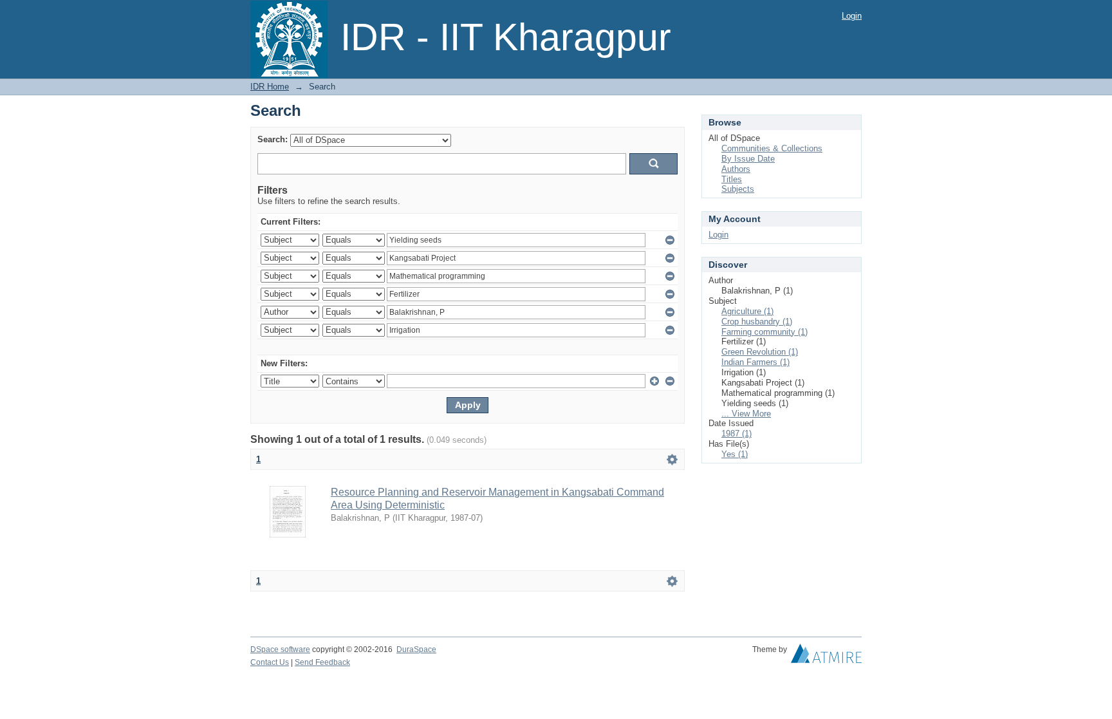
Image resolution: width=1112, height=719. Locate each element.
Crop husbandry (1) (756, 321)
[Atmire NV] (826, 656)
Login (852, 16)
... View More (746, 413)
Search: (272, 139)
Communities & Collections (771, 148)
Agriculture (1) (747, 311)
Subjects (737, 189)
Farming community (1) (764, 332)
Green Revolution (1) (759, 352)
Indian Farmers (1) (755, 362)
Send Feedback (322, 662)
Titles (731, 179)
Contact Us (269, 662)
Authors (735, 169)
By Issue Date (748, 158)
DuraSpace (416, 649)
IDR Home (269, 86)
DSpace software (280, 649)
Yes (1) (734, 454)
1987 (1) (736, 433)
